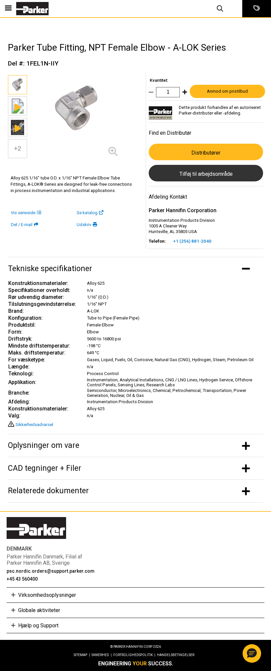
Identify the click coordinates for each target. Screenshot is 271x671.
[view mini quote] (257, 9)
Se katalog (87, 212)
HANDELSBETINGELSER (175, 655)
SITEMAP (82, 655)
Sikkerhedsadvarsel (34, 424)
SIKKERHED (102, 655)
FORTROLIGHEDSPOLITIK (134, 655)
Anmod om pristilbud (227, 91)
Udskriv (84, 224)
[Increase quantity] (183, 93)
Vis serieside (23, 212)
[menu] (8, 8)
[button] (252, 653)
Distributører (205, 153)
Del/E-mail (21, 224)
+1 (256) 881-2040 (192, 241)
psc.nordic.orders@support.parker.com (51, 571)
